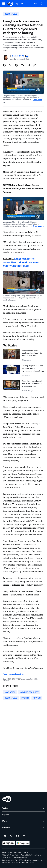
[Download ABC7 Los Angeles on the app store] (8, 843)
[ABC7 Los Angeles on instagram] (17, 836)
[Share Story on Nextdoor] (22, 65)
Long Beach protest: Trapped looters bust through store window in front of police (21, 262)
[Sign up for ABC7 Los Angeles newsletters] (23, 836)
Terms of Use (6, 857)
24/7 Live (19, 3)
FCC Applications (25, 860)
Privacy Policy (7, 852)
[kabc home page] (6, 799)
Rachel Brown (18, 56)
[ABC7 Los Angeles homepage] (10, 4)
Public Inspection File (9, 860)
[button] (3, 3)
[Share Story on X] (10, 65)
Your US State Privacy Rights (31, 855)
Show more (37, 100)
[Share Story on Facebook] (4, 65)
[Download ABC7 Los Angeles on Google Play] (23, 843)
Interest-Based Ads (20, 857)
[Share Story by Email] (28, 65)
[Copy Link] (34, 65)
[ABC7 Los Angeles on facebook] (5, 836)
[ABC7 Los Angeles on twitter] (11, 836)
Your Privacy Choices (21, 852)
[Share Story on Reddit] (16, 65)
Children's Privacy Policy (10, 855)
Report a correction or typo (13, 674)
